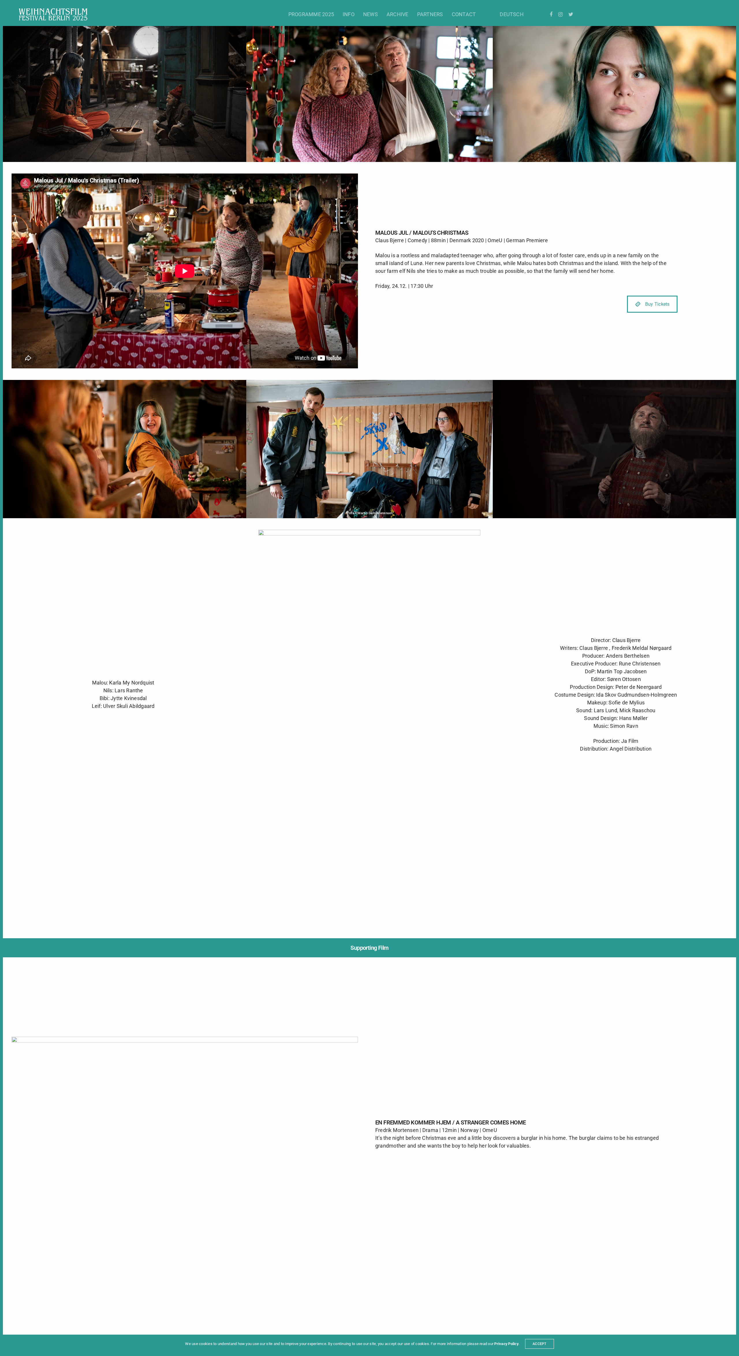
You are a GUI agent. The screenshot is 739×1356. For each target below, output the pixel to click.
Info (348, 14)
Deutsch (512, 14)
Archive (397, 14)
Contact (464, 14)
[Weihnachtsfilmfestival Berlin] (53, 14)
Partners (430, 14)
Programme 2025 (311, 14)
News (370, 14)
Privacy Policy (506, 1344)
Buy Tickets (657, 304)
